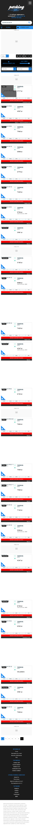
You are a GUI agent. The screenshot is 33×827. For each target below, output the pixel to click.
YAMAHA (16, 788)
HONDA (16, 790)
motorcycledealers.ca (25, 122)
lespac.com (27, 203)
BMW (16, 796)
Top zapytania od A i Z (16, 783)
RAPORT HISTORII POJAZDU (16, 100)
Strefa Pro (16, 777)
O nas (16, 751)
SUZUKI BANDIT (16, 764)
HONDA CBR (16, 762)
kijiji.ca (16, 122)
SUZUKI (16, 792)
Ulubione (3, 95)
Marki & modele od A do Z (16, 781)
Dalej (21, 738)
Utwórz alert (24, 27)
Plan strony (16, 779)
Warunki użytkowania (16, 755)
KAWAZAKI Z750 (16, 768)
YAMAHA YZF (16, 766)
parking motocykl (16, 8)
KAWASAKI (16, 794)
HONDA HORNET (16, 770)
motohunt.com (26, 102)
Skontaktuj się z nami (16, 753)
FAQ (16, 757)
